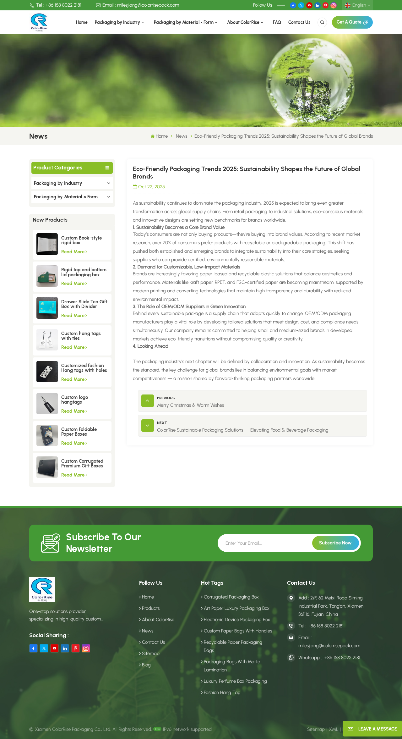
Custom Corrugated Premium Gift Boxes (82, 463)
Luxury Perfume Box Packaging (235, 681)
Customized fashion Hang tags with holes (84, 368)
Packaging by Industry (117, 22)
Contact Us (299, 22)
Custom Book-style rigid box (81, 240)
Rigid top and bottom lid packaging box (83, 272)
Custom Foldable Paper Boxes (79, 432)
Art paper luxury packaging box (236, 608)
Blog (146, 665)
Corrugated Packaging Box (231, 597)
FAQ (277, 22)
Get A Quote (349, 22)
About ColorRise (243, 22)
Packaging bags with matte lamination (232, 666)
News (181, 136)
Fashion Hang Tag (222, 692)
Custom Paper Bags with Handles (238, 631)
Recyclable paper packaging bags (233, 646)
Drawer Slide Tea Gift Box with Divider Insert (84, 304)
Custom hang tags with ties (81, 336)
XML (334, 729)
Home (82, 22)
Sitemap (151, 653)
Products (151, 608)
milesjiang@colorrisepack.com (148, 5)
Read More (72, 252)
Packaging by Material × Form (184, 22)
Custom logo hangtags (74, 400)
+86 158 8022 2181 (63, 5)
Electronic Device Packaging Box (237, 619)
